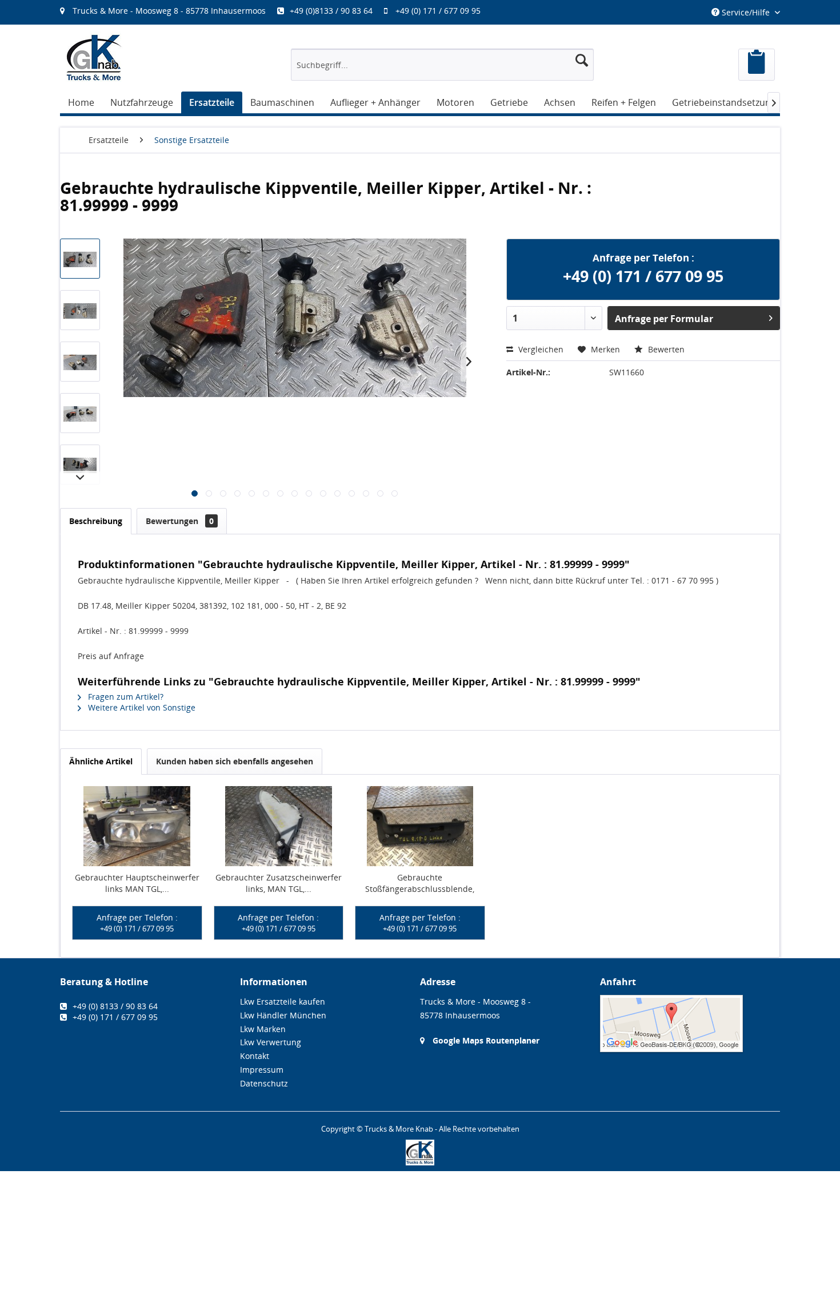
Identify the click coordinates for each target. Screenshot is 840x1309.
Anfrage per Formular (664, 318)
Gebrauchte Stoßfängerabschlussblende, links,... (419, 883)
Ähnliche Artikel (101, 761)
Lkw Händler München (283, 1015)
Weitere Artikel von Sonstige (140, 707)
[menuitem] (276, 10)
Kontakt (254, 1055)
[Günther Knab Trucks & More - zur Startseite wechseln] (94, 57)
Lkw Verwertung (270, 1042)
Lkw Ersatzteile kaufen (282, 1001)
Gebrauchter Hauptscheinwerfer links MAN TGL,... (137, 883)
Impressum (261, 1069)
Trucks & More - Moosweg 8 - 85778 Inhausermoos (169, 10)
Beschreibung (95, 520)
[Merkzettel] (756, 65)
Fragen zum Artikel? (124, 696)
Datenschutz (264, 1083)
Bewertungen (180, 520)
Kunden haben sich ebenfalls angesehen (234, 761)
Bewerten (665, 349)
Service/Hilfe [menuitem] (745, 12)
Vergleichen (539, 349)
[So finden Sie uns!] (690, 1023)
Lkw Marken (263, 1029)
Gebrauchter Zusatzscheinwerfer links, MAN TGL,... (278, 883)
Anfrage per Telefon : (137, 923)
